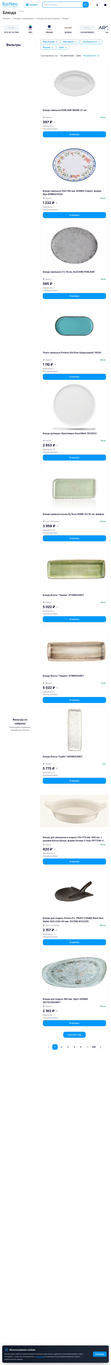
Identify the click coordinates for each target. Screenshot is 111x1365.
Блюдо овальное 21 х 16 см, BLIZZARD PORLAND (69, 271)
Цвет (61, 47)
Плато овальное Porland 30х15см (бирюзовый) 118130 (72, 352)
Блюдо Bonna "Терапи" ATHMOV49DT (63, 595)
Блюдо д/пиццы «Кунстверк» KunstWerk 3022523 (70, 433)
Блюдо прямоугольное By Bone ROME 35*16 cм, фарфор (73, 514)
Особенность (90, 41)
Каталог (6, 18)
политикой (39, 1356)
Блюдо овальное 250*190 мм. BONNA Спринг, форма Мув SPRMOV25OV (72, 193)
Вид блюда (49, 41)
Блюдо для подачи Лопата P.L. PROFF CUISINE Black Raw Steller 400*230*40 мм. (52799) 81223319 (73, 920)
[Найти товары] (86, 5)
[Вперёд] (107, 29)
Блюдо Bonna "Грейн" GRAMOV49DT (63, 756)
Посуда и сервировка (23, 18)
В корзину (74, 134)
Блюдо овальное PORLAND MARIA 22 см (64, 110)
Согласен (99, 1354)
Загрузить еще (74, 1035)
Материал (68, 41)
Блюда (65, 18)
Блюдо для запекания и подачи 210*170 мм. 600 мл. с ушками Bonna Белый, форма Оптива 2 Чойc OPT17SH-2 (73, 839)
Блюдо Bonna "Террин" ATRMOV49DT (63, 675)
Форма (46, 47)
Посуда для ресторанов (48, 18)
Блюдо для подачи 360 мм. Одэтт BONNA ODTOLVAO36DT (65, 1001)
